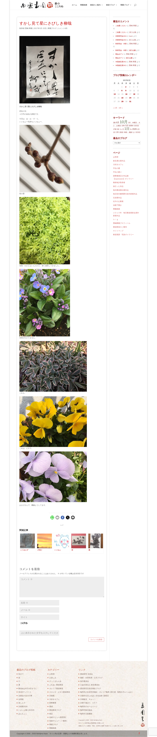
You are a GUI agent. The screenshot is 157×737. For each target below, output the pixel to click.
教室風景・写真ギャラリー (123, 235)
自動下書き (117, 205)
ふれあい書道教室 (56, 685)
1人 (133, 132)
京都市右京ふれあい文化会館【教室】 (94, 696)
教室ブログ (110, 5)
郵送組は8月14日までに (27, 688)
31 (130, 101)
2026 (134, 129)
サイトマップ (118, 231)
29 (122, 101)
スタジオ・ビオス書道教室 (59, 692)
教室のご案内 (95, 5)
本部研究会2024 (120, 36)
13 (115, 94)
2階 (114, 123)
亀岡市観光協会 (86, 710)
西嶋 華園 (28, 28)
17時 (114, 129)
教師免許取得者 (119, 182)
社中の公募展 (118, 201)
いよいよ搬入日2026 (26, 710)
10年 (123, 126)
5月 (126, 126)
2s (131, 129)
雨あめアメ (119, 54)
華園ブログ (124, 5)
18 (134, 94)
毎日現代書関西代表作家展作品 (125, 194)
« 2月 (115, 108)
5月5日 (136, 126)
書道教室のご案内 (120, 227)
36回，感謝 (128, 132)
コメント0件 (62, 28)
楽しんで (21, 703)
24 (130, 98)
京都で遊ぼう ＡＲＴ (88, 703)
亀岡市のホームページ (88, 706)
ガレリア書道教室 (56, 688)
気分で (21, 674)
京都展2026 (22, 706)
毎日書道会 (84, 681)
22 (122, 98)
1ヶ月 (122, 129)
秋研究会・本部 (121, 44)
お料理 (115, 157)
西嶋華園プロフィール (121, 223)
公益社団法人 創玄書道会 (90, 685)
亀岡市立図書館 (86, 714)
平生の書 (116, 168)
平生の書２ (117, 172)
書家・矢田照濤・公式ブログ (91, 678)
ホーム (74, 5)
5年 (118, 129)
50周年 (131, 126)
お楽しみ (52, 678)
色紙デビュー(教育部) (57, 717)
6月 (117, 122)
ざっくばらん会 (55, 681)
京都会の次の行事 (25, 696)
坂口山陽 (132, 50)
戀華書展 (52, 703)
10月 (124, 122)
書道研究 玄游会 (86, 674)
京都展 (51, 696)
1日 (127, 129)
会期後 (21, 699)
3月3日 (137, 132)
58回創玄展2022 (120, 62)
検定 (51, 714)
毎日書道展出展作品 (121, 190)
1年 (117, 132)
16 (126, 94)
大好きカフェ (118, 164)
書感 (51, 706)
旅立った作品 (118, 186)
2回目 (121, 132)
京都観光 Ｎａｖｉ (88, 699)
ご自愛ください (121, 26)
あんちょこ (22, 714)
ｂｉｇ (115, 219)
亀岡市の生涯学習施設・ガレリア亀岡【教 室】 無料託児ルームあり (106, 692)
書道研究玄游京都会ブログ (90, 688)
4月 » (121, 108)
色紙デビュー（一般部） (58, 721)
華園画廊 (83, 5)
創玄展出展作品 (119, 161)
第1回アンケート (24, 692)
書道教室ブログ (55, 710)
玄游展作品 (117, 198)
